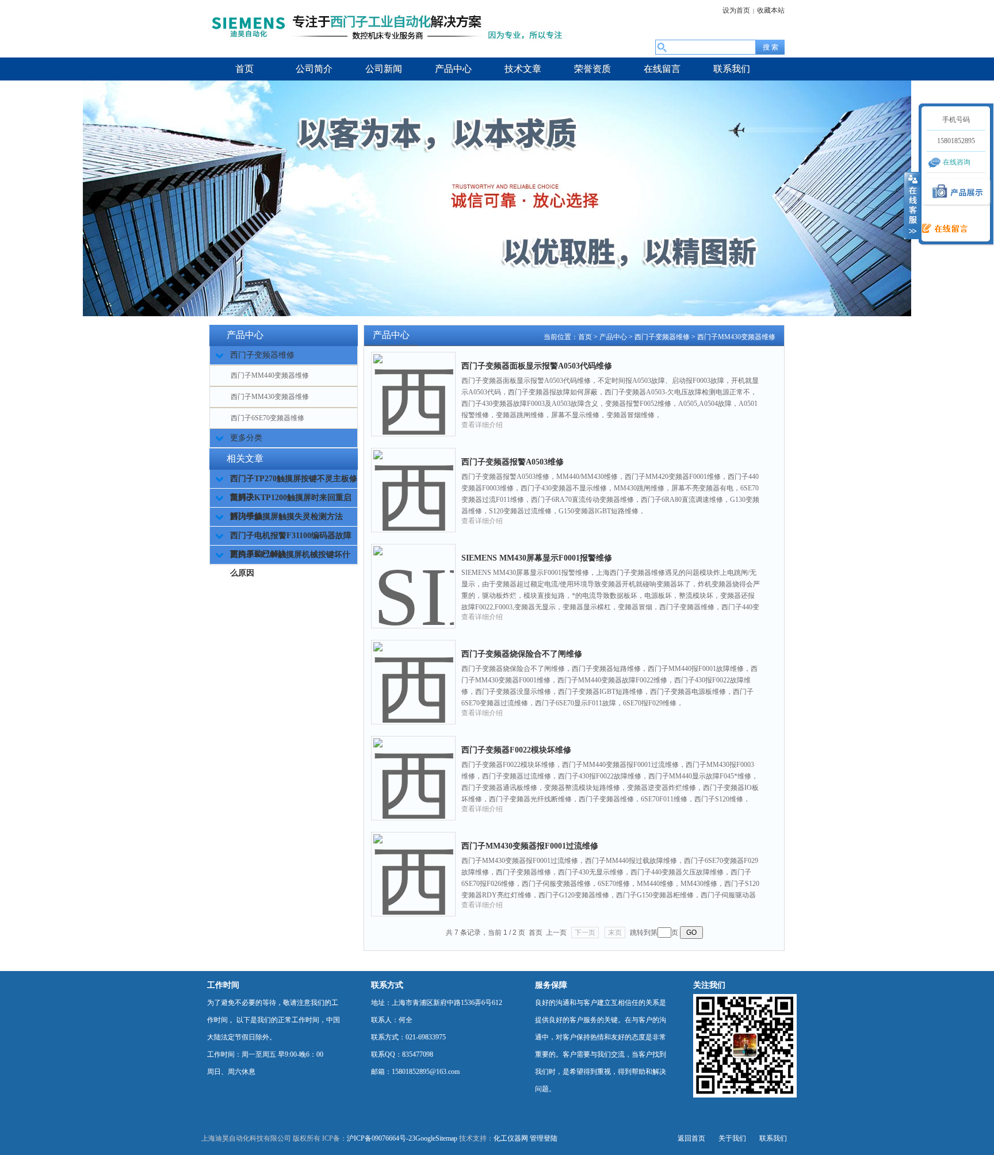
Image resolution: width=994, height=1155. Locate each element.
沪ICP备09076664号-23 (381, 1138)
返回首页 (691, 1138)
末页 (615, 932)
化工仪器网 (511, 1138)
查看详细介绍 (482, 425)
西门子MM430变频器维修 (270, 397)
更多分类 (246, 437)
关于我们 (732, 1138)
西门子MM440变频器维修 (270, 375)
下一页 (585, 932)
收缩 (912, 205)
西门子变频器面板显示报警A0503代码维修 (536, 366)
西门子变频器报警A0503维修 (512, 462)
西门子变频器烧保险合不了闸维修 (521, 654)
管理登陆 (543, 1138)
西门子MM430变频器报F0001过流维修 (529, 846)
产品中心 (613, 337)
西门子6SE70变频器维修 (267, 418)
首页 (585, 337)
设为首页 (736, 10)
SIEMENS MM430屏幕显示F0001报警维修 (536, 558)
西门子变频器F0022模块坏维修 (516, 750)
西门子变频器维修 (662, 337)
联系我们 (773, 1138)
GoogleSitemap (436, 1138)
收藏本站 (771, 10)
